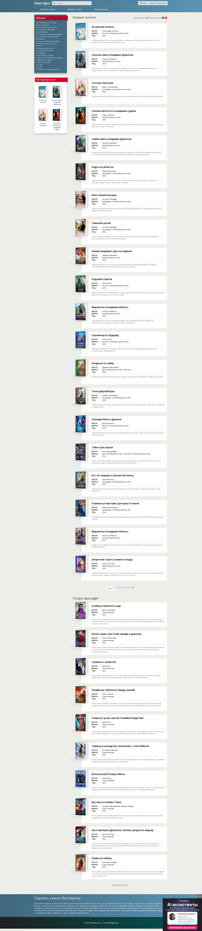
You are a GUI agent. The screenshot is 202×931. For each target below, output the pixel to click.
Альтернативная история (46, 22)
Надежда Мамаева (109, 255)
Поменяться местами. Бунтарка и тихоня (115, 503)
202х (104, 839)
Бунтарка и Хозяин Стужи (106, 802)
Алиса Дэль (106, 778)
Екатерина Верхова (110, 750)
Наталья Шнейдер (109, 199)
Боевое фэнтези (42, 25)
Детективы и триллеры (45, 30)
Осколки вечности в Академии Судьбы (114, 110)
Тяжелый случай (101, 223)
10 (128, 587)
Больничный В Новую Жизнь (108, 774)
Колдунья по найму (103, 363)
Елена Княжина (108, 115)
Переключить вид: (155, 18)
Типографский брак (103, 391)
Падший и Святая (102, 279)
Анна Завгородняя (109, 451)
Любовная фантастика (45, 48)
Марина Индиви (127, 806)
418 (132, 587)
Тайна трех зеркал (102, 447)
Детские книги (41, 32)
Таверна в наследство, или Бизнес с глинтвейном (120, 746)
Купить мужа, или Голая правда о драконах (116, 633)
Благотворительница (104, 195)
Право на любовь (102, 858)
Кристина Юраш (108, 610)
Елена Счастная (108, 563)
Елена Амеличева (109, 638)
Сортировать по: (139, 18)
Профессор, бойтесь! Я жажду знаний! (113, 690)
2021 (104, 783)
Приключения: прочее (44, 55)
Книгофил (42, 3)
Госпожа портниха (102, 82)
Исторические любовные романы (49, 34)
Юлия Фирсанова (109, 171)
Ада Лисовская (108, 423)
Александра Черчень (110, 31)
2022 (104, 615)
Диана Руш (106, 722)
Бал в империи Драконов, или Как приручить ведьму (122, 830)
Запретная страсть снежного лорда (112, 559)
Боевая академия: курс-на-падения (112, 251)
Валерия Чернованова (111, 806)
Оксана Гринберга (109, 59)
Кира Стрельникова (110, 87)
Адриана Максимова (110, 367)
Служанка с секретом (104, 661)
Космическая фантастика (46, 44)
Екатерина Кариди (109, 862)
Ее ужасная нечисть (103, 26)
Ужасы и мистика (43, 62)
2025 (104, 63)
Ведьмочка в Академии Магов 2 (110, 531)
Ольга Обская (107, 694)
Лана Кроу (106, 666)
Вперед (110, 588)
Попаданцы (40, 53)
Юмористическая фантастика (48, 69)
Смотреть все (120, 885)
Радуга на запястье (103, 167)
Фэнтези (39, 65)
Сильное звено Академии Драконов (112, 54)
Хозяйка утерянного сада (106, 605)
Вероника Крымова (110, 507)
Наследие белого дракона (106, 419)
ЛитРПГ (39, 46)
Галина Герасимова (110, 395)
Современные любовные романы (49, 58)
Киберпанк (40, 39)
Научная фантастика (44, 51)
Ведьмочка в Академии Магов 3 (110, 307)
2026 (104, 35)
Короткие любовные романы (47, 41)
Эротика (39, 67)
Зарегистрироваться (158, 3)
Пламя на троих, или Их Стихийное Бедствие (117, 718)
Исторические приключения (47, 37)
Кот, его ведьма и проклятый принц (113, 475)
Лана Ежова (107, 283)
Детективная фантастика (46, 27)
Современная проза (44, 60)
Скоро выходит (108, 612)
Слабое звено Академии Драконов (111, 139)
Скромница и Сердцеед (105, 335)
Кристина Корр (108, 834)
